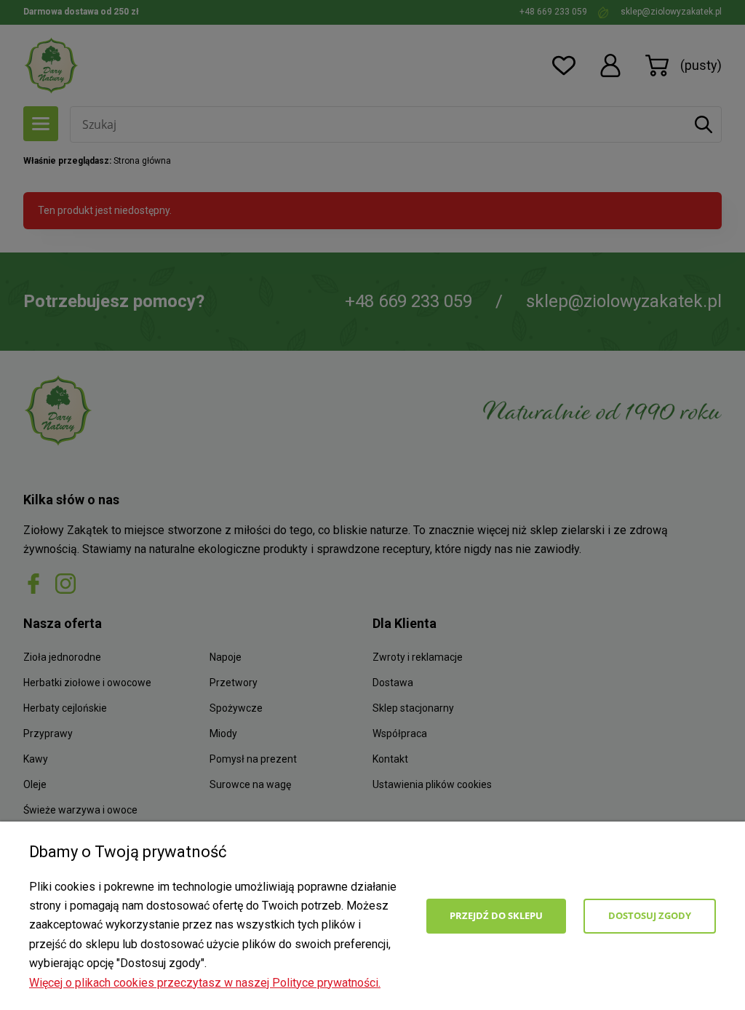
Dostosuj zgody (649, 915)
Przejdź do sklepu (496, 915)
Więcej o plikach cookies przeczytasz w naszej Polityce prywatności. (205, 983)
